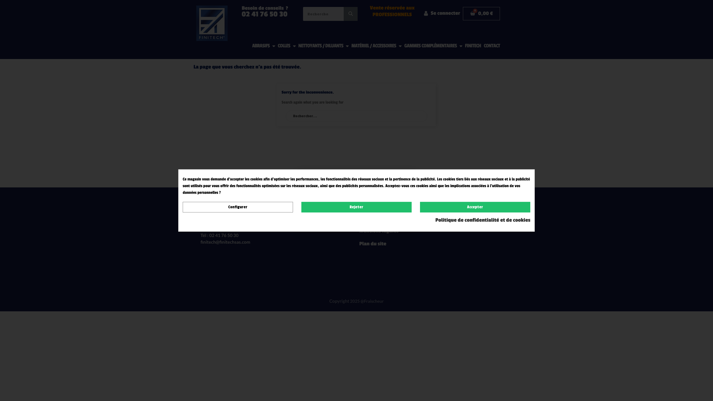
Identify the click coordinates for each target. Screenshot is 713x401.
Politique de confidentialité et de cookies (482, 220)
